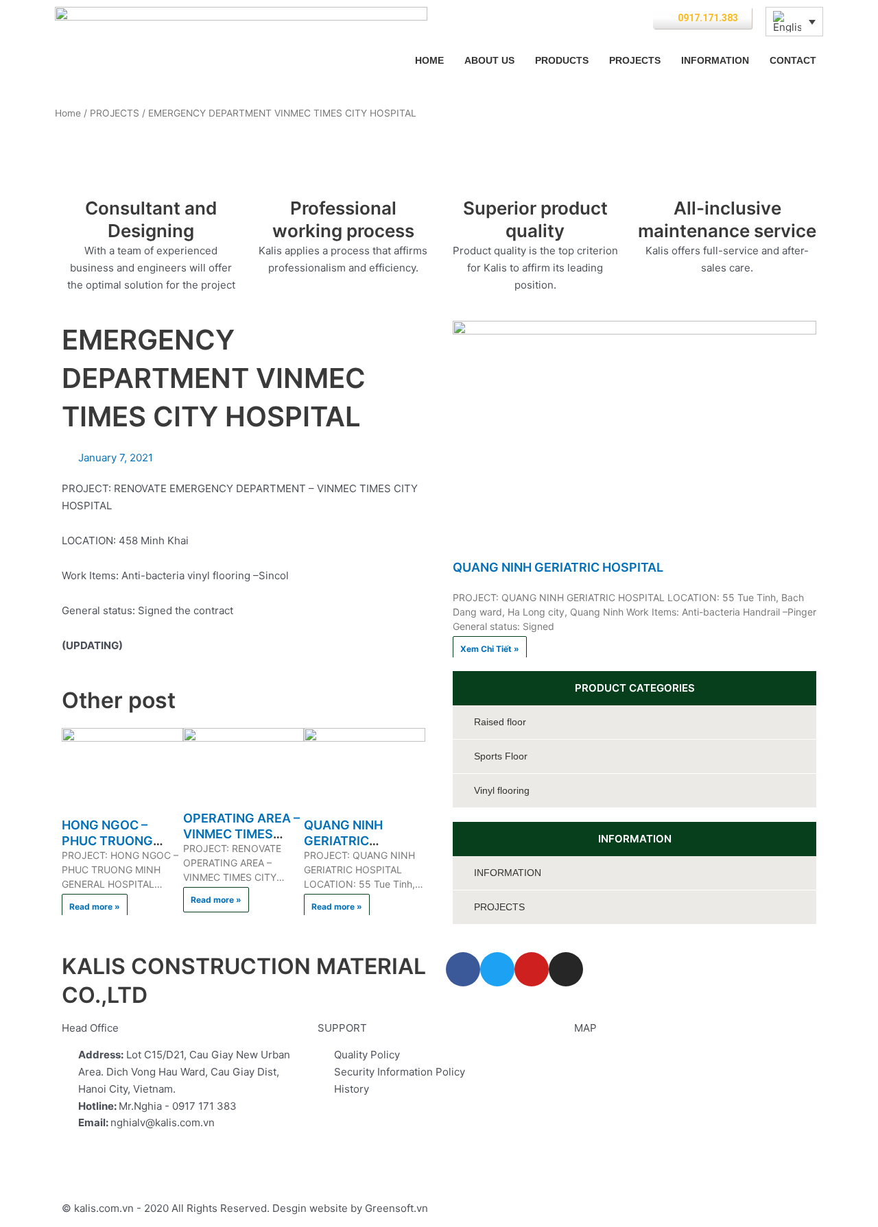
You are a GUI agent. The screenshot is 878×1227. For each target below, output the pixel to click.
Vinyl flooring (502, 790)
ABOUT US (489, 60)
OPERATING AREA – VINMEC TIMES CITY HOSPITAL (241, 834)
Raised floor (500, 721)
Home (68, 113)
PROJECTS (635, 60)
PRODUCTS (562, 60)
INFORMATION (715, 60)
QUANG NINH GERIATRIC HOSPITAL (343, 841)
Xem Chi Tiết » (489, 649)
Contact (793, 60)
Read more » (94, 906)
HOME (429, 60)
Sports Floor (500, 756)
